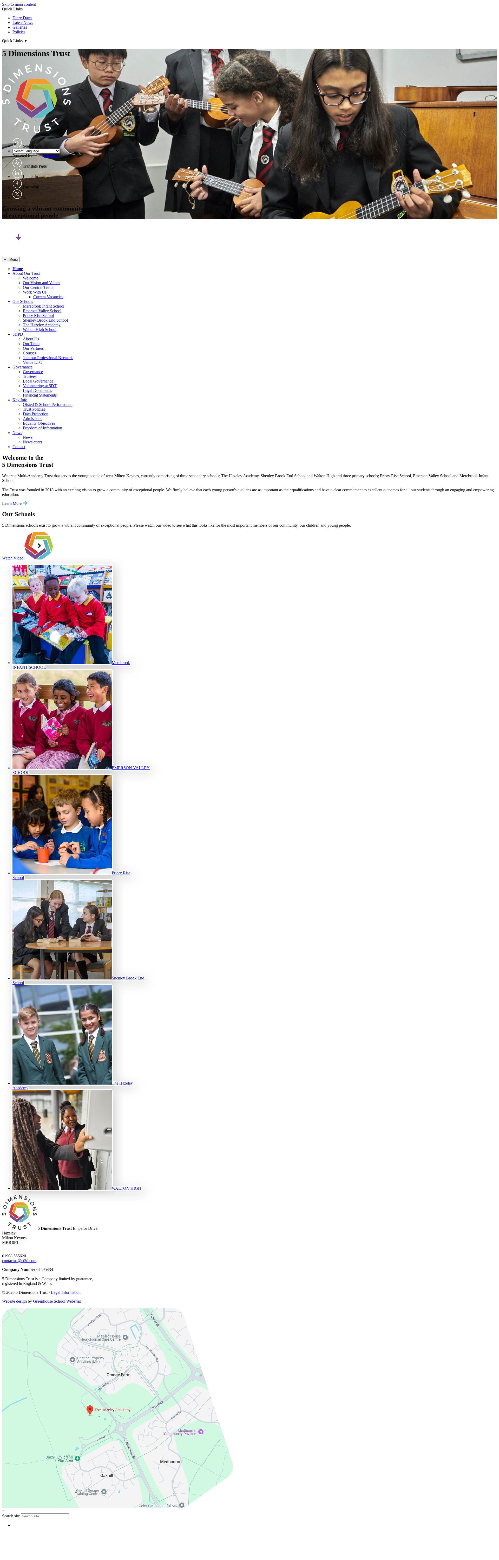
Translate (51, 156)
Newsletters (32, 442)
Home (17, 268)
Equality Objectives (39, 423)
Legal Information (66, 1292)
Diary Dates (22, 18)
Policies (18, 32)
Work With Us (35, 292)
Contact (18, 446)
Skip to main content (19, 4)
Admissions (32, 418)
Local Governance (38, 381)
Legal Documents (37, 390)
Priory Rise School (38, 315)
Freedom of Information (42, 428)
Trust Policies (34, 409)
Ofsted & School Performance (47, 404)
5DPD (17, 334)
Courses (29, 353)
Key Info (19, 400)
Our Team (31, 343)
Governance (22, 367)
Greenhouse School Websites (57, 1301)
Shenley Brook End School (45, 320)
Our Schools (22, 301)
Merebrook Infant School (43, 306)
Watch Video (13, 558)
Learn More (12, 503)
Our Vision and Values (41, 283)
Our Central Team (37, 287)
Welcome (30, 278)
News (17, 432)
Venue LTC (32, 362)
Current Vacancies (48, 297)
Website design (14, 1301)
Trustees (29, 376)
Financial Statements (40, 395)
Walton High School (39, 329)
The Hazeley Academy (42, 325)
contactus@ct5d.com (19, 1260)
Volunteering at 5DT (40, 386)
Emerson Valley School (42, 311)
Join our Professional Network (48, 357)
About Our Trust (26, 273)
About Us (31, 339)
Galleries (19, 27)
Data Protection (35, 414)
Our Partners (33, 348)
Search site (11, 1516)
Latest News (22, 22)
